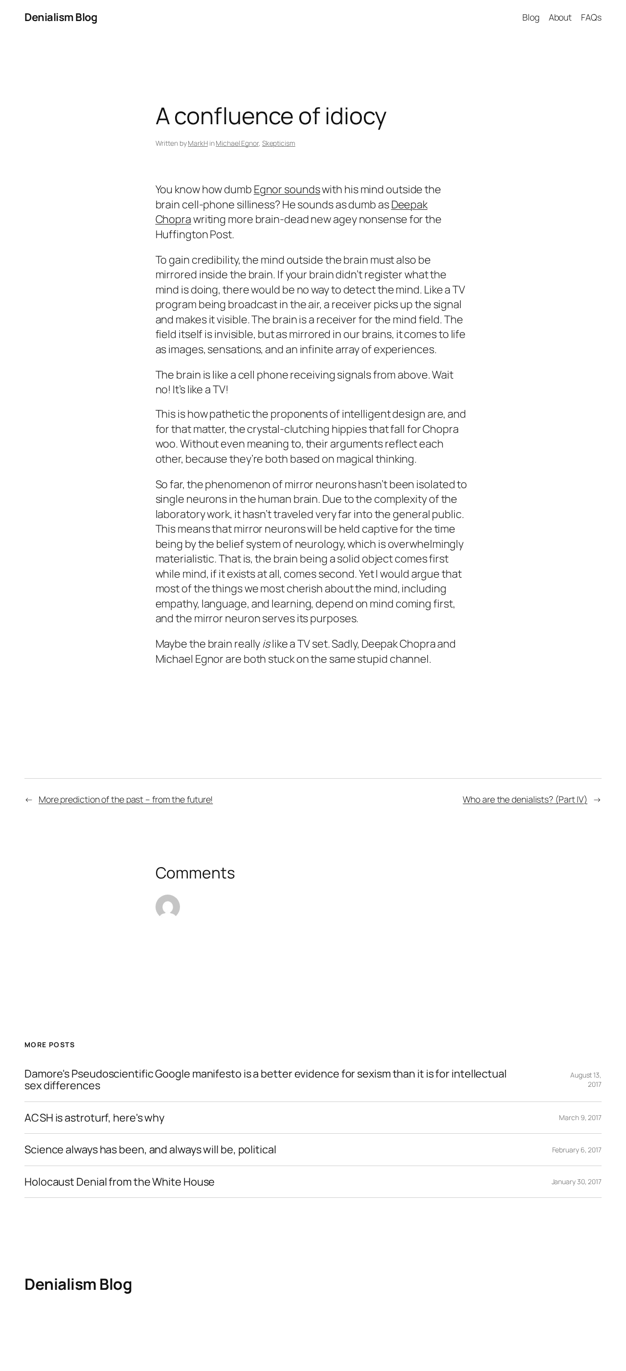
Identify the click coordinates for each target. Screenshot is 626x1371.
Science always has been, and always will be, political (150, 1149)
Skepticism (278, 143)
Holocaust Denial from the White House (119, 1182)
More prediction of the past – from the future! (126, 799)
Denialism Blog (60, 17)
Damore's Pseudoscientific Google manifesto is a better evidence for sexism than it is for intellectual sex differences (265, 1080)
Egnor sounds (287, 189)
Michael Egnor (237, 143)
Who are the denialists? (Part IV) (525, 799)
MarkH (198, 143)
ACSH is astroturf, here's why (94, 1118)
